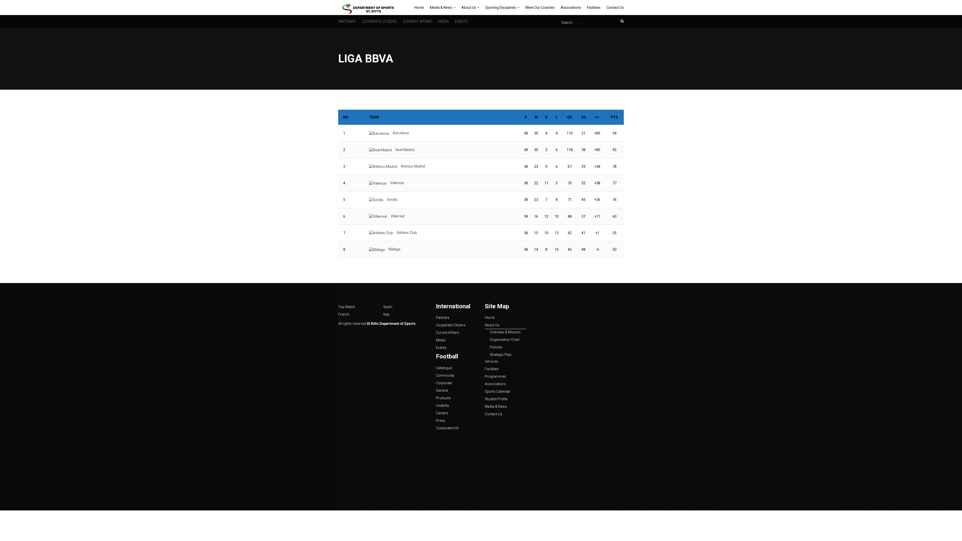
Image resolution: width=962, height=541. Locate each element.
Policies (496, 347)
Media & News (441, 8)
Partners (346, 22)
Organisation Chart (505, 340)
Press (440, 421)
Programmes (495, 376)
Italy (386, 314)
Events (461, 22)
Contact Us (615, 8)
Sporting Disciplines (500, 8)
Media (443, 22)
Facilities (593, 8)
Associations (571, 8)
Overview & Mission (505, 332)
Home (419, 8)
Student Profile (496, 399)
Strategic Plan (501, 355)
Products (443, 398)
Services (491, 361)
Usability (442, 405)
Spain (387, 307)
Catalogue (444, 368)
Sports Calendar (497, 391)
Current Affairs (417, 22)
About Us (468, 8)
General (442, 390)
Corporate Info (447, 428)
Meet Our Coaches (540, 8)
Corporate (444, 383)
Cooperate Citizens (379, 22)
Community (445, 375)
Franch (343, 314)
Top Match (346, 307)
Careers (442, 413)
